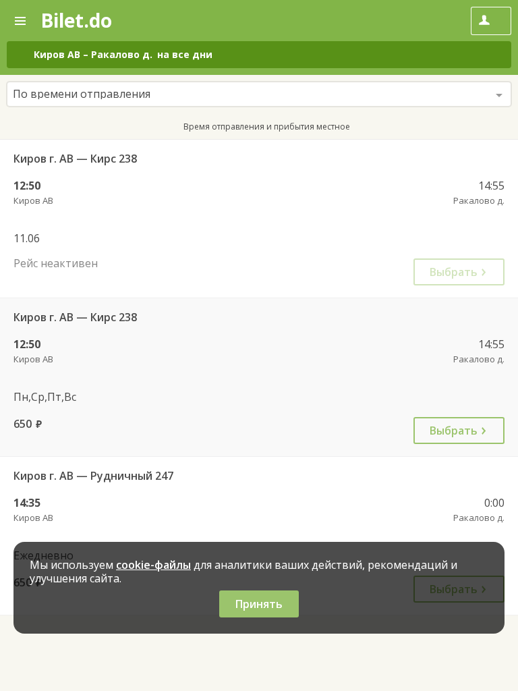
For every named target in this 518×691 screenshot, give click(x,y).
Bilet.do (76, 20)
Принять (259, 604)
